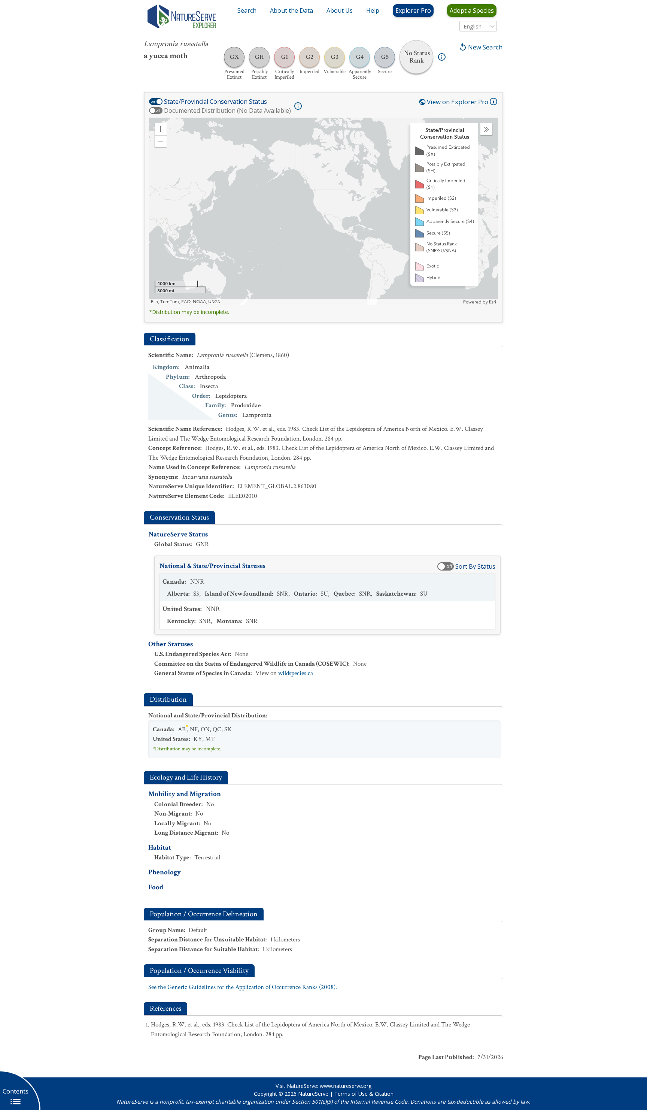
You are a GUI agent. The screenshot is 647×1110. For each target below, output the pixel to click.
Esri (492, 302)
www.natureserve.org (345, 1085)
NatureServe (313, 1093)
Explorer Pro (413, 10)
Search (246, 10)
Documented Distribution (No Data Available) (227, 110)
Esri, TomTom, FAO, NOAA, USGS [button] (185, 302)
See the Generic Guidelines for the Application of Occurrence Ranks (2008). (242, 987)
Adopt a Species (472, 10)
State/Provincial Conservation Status (215, 101)
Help (372, 10)
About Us (339, 10)
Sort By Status (475, 566)
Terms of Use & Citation (364, 1093)
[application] (323, 211)
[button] (161, 129)
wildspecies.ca (295, 673)
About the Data (291, 10)
